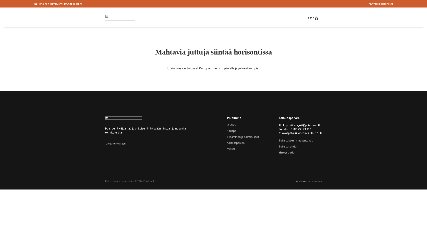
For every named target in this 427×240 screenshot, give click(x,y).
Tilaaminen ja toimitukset (243, 137)
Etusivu (231, 125)
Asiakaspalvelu (236, 143)
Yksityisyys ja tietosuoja (309, 181)
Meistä (231, 149)
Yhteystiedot (287, 152)
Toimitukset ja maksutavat (296, 140)
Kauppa (231, 131)
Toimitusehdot (288, 146)
